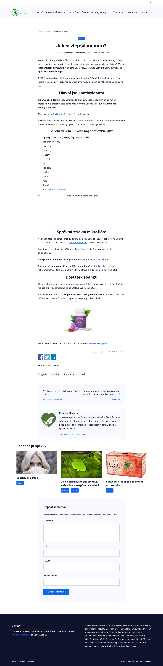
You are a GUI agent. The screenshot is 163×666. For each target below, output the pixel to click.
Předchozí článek (54, 399)
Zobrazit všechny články (70, 434)
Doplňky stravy (98, 12)
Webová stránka (50, 575)
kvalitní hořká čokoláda (54, 189)
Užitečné (116, 12)
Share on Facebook (40, 357)
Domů (40, 12)
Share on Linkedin (53, 357)
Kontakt (148, 662)
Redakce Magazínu (98, 343)
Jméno (46, 546)
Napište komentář (101, 52)
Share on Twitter (47, 357)
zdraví (82, 374)
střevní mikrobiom (78, 242)
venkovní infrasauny (21, 635)
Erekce (65, 490)
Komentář (48, 521)
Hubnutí (72, 12)
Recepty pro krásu (27, 477)
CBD (142, 12)
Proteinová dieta (54, 12)
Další (114, 399)
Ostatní (81, 38)
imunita (55, 374)
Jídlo (83, 12)
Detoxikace (131, 12)
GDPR (123, 662)
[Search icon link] (149, 3)
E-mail (46, 561)
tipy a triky (68, 374)
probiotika (96, 266)
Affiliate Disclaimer (135, 662)
